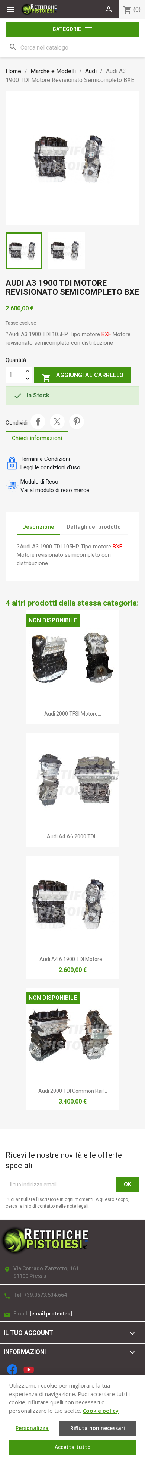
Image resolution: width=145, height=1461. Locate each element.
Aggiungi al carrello (82, 377)
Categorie (72, 29)
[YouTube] (28, 1369)
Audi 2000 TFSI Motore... (72, 714)
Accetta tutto (73, 1447)
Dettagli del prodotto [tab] (94, 526)
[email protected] (51, 1314)
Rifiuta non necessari (97, 1428)
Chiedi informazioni (37, 438)
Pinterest (76, 421)
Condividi (37, 421)
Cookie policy (101, 1410)
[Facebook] (12, 1369)
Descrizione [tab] (38, 526)
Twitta (57, 421)
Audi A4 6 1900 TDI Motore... (72, 959)
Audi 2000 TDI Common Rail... (72, 1091)
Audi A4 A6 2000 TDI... (73, 836)
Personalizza (32, 1428)
